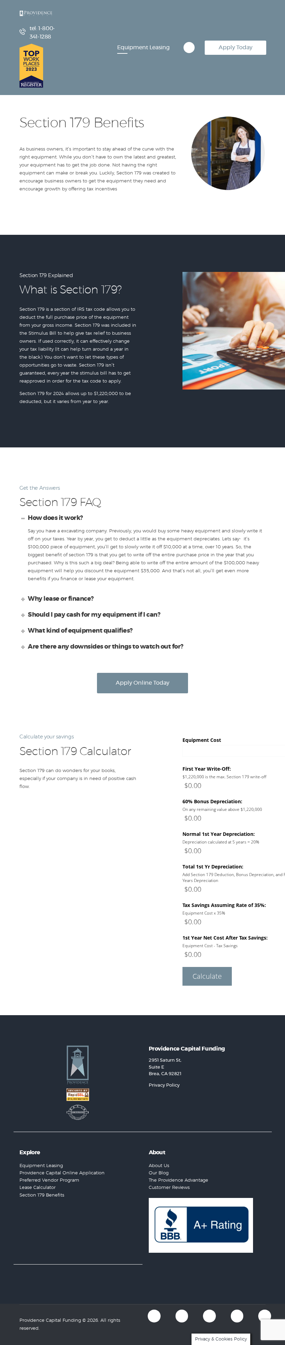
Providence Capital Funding (50, 1320)
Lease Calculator (37, 1187)
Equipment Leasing (41, 1166)
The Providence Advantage (178, 1180)
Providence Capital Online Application (62, 1173)
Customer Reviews (169, 1187)
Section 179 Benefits (41, 1195)
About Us (159, 1166)
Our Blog (159, 1173)
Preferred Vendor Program (49, 1180)
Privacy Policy (164, 1085)
